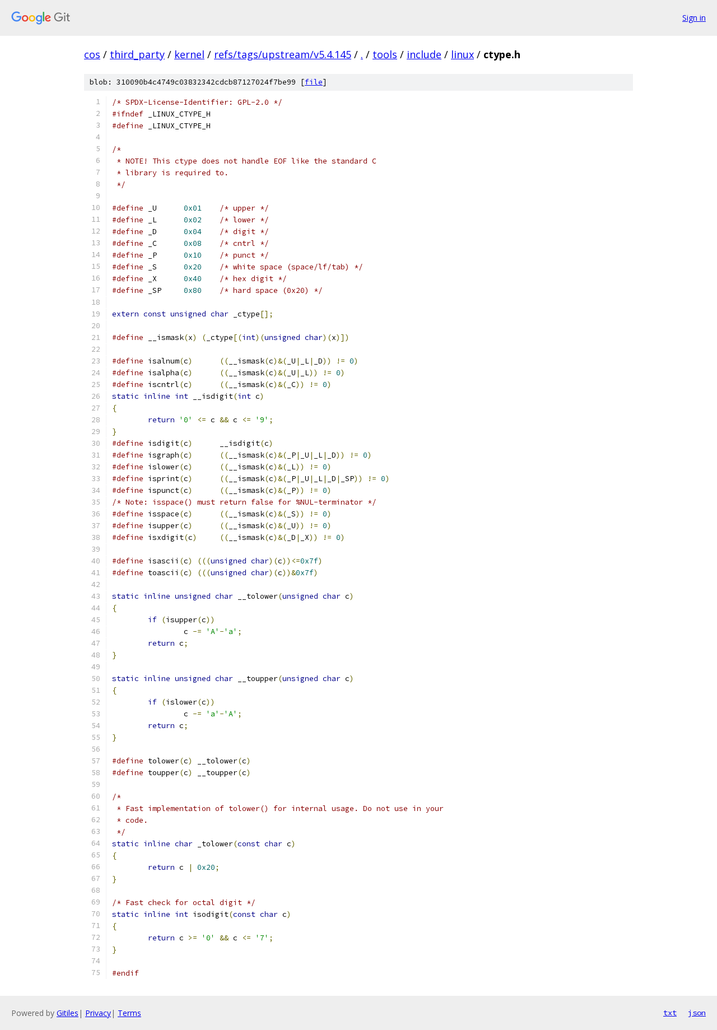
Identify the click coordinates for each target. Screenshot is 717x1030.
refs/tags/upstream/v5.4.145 (282, 54)
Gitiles (67, 1013)
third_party (137, 54)
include (424, 54)
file (314, 82)
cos (92, 54)
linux (462, 54)
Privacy (98, 1013)
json (697, 1013)
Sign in (694, 17)
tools (385, 54)
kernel (189, 54)
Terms (129, 1013)
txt (670, 1013)
